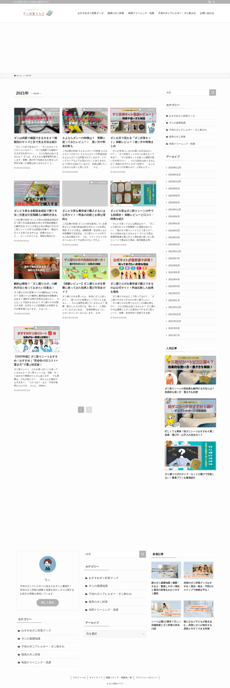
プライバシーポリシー (146, 677)
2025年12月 (174, 167)
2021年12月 (174, 307)
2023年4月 (174, 244)
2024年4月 (174, 230)
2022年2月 (174, 293)
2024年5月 (174, 223)
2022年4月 (174, 279)
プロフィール (79, 677)
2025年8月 (174, 195)
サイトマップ (95, 677)
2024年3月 (174, 237)
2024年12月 (174, 209)
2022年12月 (174, 251)
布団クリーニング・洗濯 (182, 143)
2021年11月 (174, 314)
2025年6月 (174, 202)
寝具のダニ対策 (177, 136)
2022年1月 (174, 300)
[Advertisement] (115, 47)
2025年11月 (174, 174)
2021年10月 (174, 321)
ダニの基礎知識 (177, 122)
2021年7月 (174, 335)
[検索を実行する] (212, 92)
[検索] (214, 2)
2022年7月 (174, 258)
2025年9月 (174, 188)
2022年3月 (174, 286)
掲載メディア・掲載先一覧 (119, 677)
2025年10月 (174, 181)
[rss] (209, 2)
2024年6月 (174, 216)
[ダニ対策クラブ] (34, 13)
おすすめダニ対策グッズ (182, 115)
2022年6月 (174, 265)
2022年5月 (174, 272)
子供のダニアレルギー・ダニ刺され (188, 129)
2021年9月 (174, 328)
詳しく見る (47, 602)
